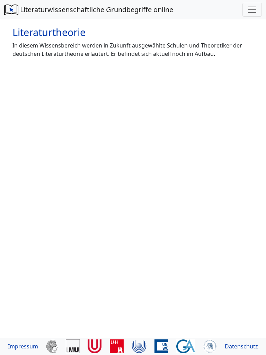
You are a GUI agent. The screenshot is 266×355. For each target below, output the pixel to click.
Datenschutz (241, 346)
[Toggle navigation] (252, 10)
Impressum (23, 346)
